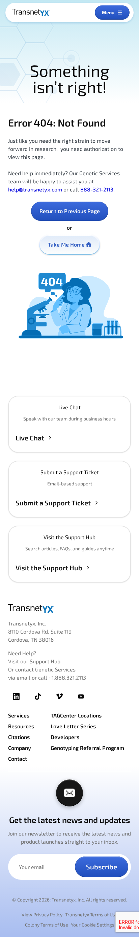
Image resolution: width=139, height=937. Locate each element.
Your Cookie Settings (92, 925)
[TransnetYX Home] (31, 12)
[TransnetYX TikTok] (38, 696)
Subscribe (101, 867)
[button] (69, 424)
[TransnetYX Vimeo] (59, 696)
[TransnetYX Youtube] (81, 696)
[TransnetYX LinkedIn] (16, 696)
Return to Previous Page (69, 211)
